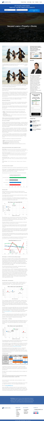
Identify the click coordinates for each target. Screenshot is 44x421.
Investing (17, 412)
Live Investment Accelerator (26, 410)
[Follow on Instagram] (36, 413)
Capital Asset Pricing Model (17, 346)
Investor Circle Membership (26, 413)
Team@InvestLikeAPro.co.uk (38, 409)
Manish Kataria (22, 28)
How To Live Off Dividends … (37, 129)
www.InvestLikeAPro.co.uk (8, 311)
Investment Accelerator (18, 414)
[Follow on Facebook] (34, 413)
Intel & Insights (18, 409)
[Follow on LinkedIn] (37, 413)
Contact (17, 416)
